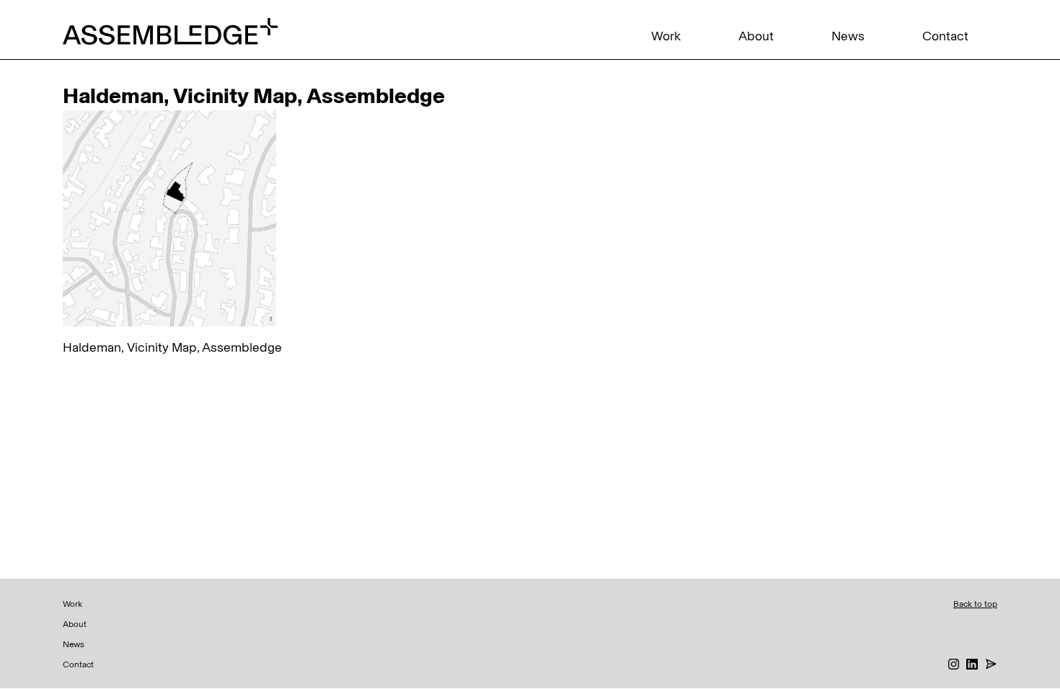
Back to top (975, 604)
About (756, 36)
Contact (945, 36)
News (848, 36)
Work (666, 36)
